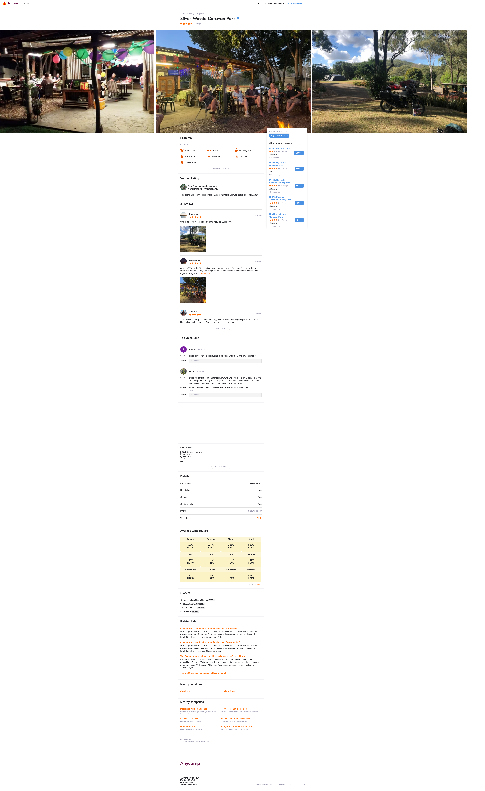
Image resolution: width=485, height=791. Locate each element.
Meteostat (258, 584)
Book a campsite (295, 3)
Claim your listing (275, 3)
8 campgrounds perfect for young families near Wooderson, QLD (211, 628)
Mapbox (184, 742)
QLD (194, 14)
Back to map (187, 14)
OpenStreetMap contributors (199, 742)
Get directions (221, 467)
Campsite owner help (189, 778)
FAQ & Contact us (187, 780)
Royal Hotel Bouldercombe (234, 709)
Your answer (194, 361)
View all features (221, 169)
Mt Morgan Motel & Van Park (193, 709)
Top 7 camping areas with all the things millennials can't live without (212, 656)
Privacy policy (186, 782)
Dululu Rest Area (188, 727)
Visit (258, 518)
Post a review (221, 328)
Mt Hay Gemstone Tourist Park (235, 719)
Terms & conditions (188, 784)
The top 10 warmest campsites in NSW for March (203, 673)
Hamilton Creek (228, 691)
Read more (206, 273)
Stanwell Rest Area (189, 719)
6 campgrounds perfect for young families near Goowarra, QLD (210, 642)
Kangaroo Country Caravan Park (236, 727)
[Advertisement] (221, 423)
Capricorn (200, 14)
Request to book (278, 136)
